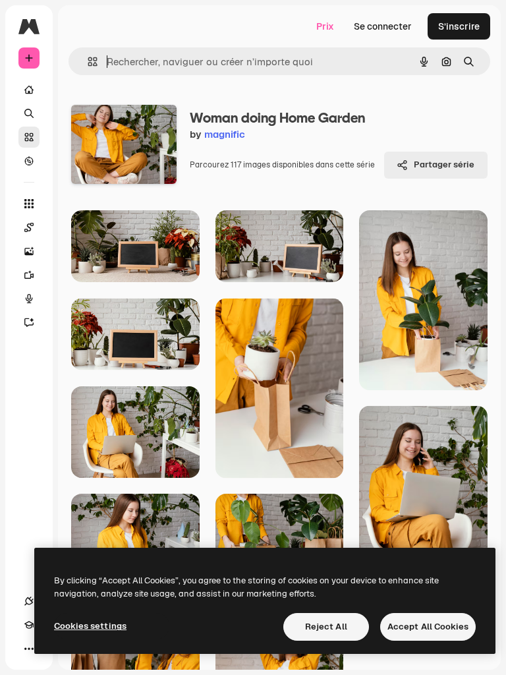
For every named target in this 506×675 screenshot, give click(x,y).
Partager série (444, 164)
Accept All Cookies (427, 626)
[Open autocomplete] (87, 62)
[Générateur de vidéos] (29, 274)
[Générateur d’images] (29, 251)
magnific (224, 134)
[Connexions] (29, 601)
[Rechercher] (29, 113)
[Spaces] (29, 227)
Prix (325, 26)
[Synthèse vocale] (29, 298)
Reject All (326, 626)
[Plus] (29, 648)
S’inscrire (459, 26)
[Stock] (29, 137)
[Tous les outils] (29, 203)
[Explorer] (29, 160)
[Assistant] (29, 322)
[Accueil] (29, 89)
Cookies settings (90, 625)
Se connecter (383, 26)
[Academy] (29, 624)
